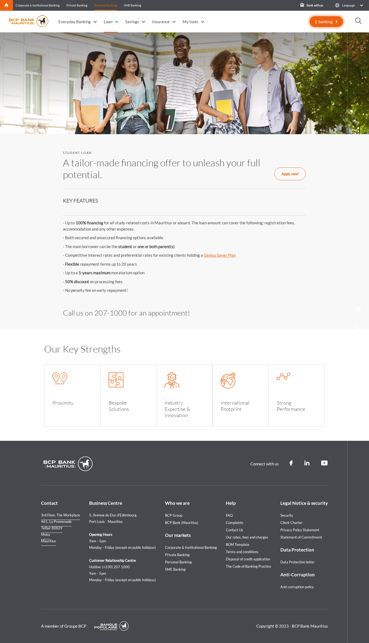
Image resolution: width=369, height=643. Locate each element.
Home (7, 5)
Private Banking (77, 5)
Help (231, 503)
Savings (132, 21)
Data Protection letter (297, 562)
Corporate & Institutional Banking (38, 5)
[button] (349, 5)
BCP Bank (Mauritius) (181, 522)
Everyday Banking (74, 21)
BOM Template (237, 544)
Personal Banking (105, 5)
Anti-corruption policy (297, 587)
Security (286, 515)
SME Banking (132, 5)
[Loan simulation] (358, 311)
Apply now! (290, 174)
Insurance (161, 21)
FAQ (229, 515)
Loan (108, 21)
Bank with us (314, 5)
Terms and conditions (242, 552)
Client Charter (291, 522)
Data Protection (297, 550)
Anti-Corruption (297, 574)
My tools (190, 21)
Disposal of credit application (248, 559)
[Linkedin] (307, 463)
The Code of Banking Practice (248, 566)
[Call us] (358, 328)
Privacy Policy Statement (299, 530)
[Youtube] (324, 463)
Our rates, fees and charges (247, 537)
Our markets (178, 535)
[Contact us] (358, 344)
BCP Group (173, 515)
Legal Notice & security (304, 503)
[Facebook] (291, 463)
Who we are (177, 503)
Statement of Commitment (301, 537)
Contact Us (234, 530)
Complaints (234, 522)
